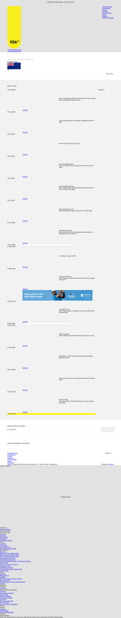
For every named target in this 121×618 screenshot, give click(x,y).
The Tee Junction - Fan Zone (9, 564)
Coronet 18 (3, 545)
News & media (106, 13)
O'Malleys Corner (5, 566)
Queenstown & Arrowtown (8, 548)
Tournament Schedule (7, 593)
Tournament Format (6, 540)
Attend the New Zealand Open (9, 553)
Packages (3, 599)
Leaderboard (106, 8)
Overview (3, 534)
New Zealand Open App (7, 558)
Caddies (2, 577)
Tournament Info (12, 453)
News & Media (12, 459)
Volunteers (10, 463)
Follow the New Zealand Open (9, 556)
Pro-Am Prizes (4, 602)
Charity (104, 14)
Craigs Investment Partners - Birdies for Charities (15, 561)
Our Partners (4, 537)
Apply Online (4, 594)
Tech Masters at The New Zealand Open (12, 582)
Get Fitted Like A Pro (6, 567)
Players (104, 10)
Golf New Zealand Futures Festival (11, 579)
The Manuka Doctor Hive (8, 559)
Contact (2, 583)
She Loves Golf (5, 580)
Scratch (111, 464)
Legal (9, 464)
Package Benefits (5, 596)
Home (9, 59)
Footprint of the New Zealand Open (11, 569)
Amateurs (105, 11)
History (9, 461)
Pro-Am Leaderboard (6, 601)
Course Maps (4, 571)
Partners (104, 16)
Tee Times (3, 536)
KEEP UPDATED (108, 18)
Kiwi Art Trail (4, 563)
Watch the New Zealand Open (9, 555)
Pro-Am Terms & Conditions (8, 604)
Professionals (20, 59)
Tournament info (107, 7)
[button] (108, 429)
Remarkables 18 (5, 547)
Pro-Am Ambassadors (7, 612)
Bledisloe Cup (4, 575)
